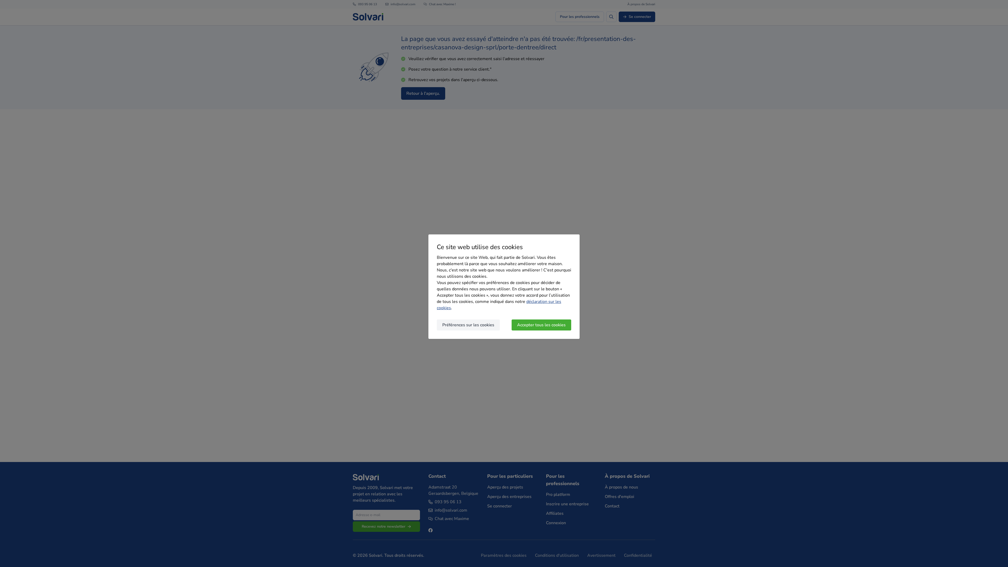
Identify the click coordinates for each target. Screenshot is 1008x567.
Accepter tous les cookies (541, 325)
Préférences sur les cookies (468, 325)
